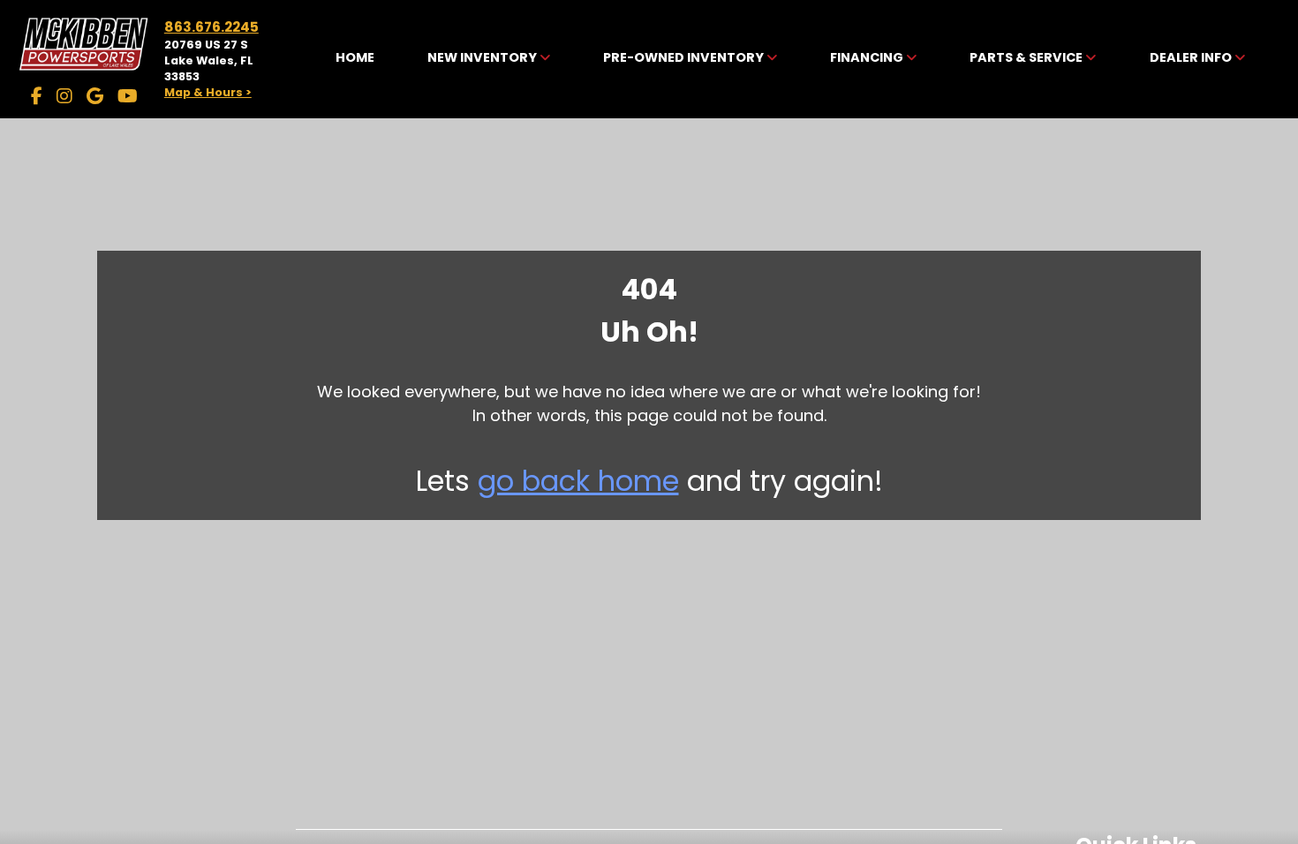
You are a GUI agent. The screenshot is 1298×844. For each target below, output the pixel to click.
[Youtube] (127, 96)
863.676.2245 (211, 27)
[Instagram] (64, 96)
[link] (355, 59)
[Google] (95, 96)
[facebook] (36, 96)
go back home (578, 481)
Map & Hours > (208, 92)
